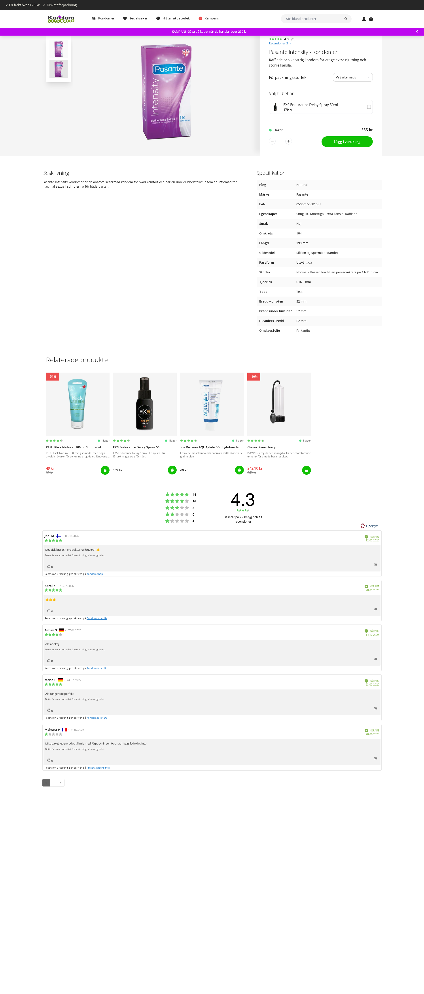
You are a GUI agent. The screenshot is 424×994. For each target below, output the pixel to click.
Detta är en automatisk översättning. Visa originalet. (75, 555)
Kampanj (212, 18)
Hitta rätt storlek (176, 18)
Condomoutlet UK (97, 618)
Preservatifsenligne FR (99, 767)
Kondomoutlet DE (97, 668)
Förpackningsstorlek (287, 77)
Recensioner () (280, 43)
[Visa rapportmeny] (375, 565)
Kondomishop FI (96, 573)
